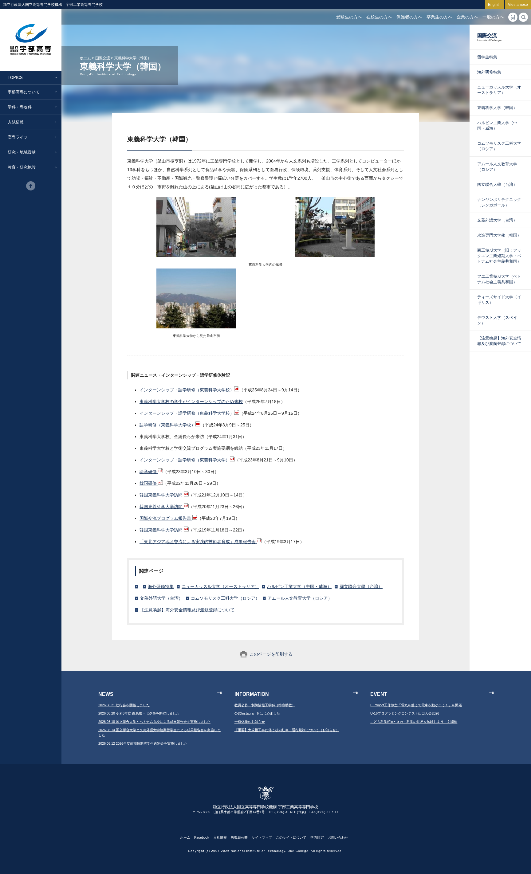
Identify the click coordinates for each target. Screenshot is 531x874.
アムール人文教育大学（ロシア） (300, 598)
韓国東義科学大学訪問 (162, 494)
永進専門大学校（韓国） (499, 235)
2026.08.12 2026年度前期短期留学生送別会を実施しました (142, 743)
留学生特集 (487, 57)
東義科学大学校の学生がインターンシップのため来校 (191, 401)
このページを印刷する (271, 654)
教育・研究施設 (22, 167)
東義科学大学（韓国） (497, 107)
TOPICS (15, 77)
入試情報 (16, 122)
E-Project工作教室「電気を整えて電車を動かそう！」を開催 (416, 705)
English (494, 4)
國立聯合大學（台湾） (361, 586)
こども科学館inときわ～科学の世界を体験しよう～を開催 (413, 721)
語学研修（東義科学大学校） (167, 424)
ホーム (85, 58)
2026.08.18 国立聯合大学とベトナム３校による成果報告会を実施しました (154, 721)
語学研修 (149, 471)
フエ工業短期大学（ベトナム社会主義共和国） (499, 279)
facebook (30, 185)
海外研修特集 (161, 586)
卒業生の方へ (439, 16)
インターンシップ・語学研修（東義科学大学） (185, 459)
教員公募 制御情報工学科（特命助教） (264, 705)
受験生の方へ (349, 16)
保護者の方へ (409, 16)
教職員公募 (239, 837)
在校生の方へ (379, 16)
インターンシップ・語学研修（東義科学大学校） (187, 389)
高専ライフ (18, 137)
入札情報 (220, 837)
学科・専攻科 (20, 107)
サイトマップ (262, 837)
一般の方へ (493, 16)
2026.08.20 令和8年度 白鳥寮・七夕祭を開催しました (138, 713)
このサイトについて (291, 837)
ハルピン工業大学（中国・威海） (299, 586)
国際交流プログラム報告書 (166, 518)
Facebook (201, 837)
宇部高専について (24, 92)
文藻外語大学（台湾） (161, 598)
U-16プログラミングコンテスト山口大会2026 (404, 713)
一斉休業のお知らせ (249, 721)
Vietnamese (518, 4)
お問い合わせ (338, 837)
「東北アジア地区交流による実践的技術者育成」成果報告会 (198, 541)
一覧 (219, 693)
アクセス (512, 17)
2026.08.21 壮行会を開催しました (124, 705)
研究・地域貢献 (22, 152)
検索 (523, 17)
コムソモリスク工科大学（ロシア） (225, 598)
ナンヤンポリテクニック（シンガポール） (499, 202)
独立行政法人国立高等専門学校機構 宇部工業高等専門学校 (30, 40)
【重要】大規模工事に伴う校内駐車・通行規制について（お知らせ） (286, 730)
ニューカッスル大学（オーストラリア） (220, 586)
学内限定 (317, 837)
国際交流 (102, 58)
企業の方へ (467, 16)
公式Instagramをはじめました (257, 713)
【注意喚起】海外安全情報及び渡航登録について (187, 609)
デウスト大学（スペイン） (497, 320)
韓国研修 (149, 483)
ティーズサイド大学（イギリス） (499, 300)
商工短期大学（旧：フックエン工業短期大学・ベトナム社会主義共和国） (499, 256)
